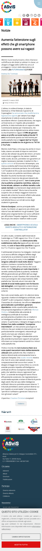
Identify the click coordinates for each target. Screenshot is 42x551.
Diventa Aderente (9, 490)
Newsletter (6, 503)
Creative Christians (18, 398)
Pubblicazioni (7, 479)
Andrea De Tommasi (9, 74)
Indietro (21, 403)
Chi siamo (6, 466)
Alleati (5, 474)
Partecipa (5, 486)
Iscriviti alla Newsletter (11, 507)
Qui (3, 524)
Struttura (6, 476)
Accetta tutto (21, 545)
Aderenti (6, 471)
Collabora (6, 496)
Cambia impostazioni (21, 537)
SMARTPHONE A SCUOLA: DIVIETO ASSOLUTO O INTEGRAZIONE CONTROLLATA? (21, 227)
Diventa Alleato (8, 493)
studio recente (26, 357)
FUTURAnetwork (18, 69)
